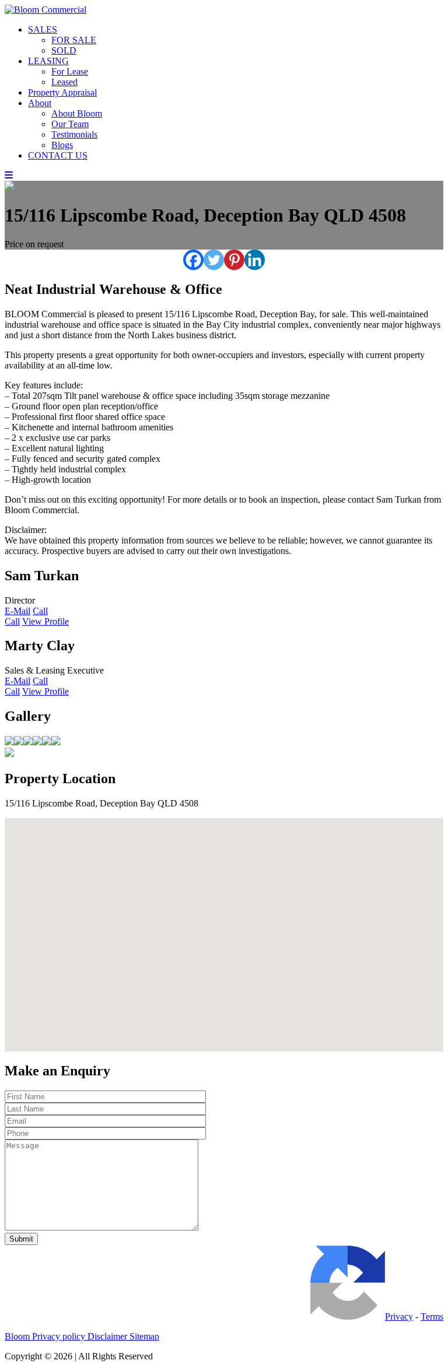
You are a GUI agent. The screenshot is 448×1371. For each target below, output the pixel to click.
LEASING (48, 61)
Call (40, 611)
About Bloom (76, 113)
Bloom (18, 1336)
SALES (42, 29)
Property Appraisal (62, 92)
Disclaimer (109, 1336)
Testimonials (74, 134)
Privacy (399, 1316)
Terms (432, 1316)
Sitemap (144, 1336)
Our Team (70, 124)
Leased (64, 82)
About (39, 103)
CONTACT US (58, 155)
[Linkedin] (254, 260)
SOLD (63, 50)
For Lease (69, 71)
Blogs (62, 145)
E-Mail (17, 611)
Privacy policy (60, 1336)
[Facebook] (193, 260)
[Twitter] (214, 260)
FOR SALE (73, 40)
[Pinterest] (234, 260)
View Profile (45, 621)
